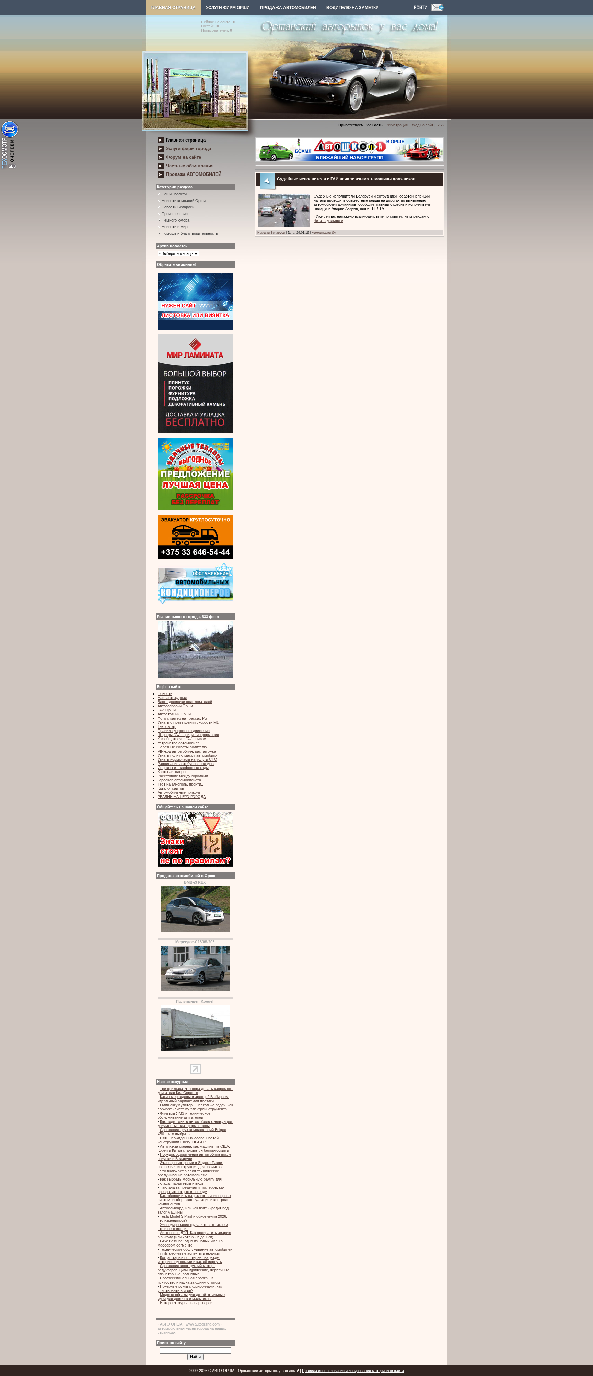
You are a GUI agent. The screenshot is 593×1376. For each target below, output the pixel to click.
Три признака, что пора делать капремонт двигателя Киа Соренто (195, 1090)
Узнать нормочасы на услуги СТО (187, 759)
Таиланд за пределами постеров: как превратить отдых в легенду (191, 1189)
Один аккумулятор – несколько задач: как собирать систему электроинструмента (195, 1107)
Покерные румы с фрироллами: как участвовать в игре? (190, 1288)
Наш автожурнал (172, 698)
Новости (165, 693)
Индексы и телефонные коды (183, 768)
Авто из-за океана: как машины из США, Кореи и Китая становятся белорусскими (194, 1148)
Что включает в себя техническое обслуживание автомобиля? (188, 1173)
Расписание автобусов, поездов (186, 764)
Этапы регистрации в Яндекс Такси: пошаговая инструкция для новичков (190, 1165)
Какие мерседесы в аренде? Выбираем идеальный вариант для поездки (193, 1099)
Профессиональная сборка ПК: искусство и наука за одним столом (189, 1280)
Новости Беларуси (178, 207)
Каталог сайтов (171, 788)
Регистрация (397, 125)
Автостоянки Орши (174, 714)
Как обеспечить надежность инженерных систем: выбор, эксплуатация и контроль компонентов (194, 1200)
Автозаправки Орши (175, 706)
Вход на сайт (422, 125)
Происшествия (175, 214)
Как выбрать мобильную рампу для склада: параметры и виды (190, 1181)
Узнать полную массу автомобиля (187, 755)
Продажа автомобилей (288, 7)
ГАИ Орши (167, 710)
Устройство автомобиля (178, 743)
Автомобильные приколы (179, 792)
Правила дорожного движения (184, 731)
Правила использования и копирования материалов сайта (353, 1370)
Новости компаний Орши (184, 201)
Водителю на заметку (352, 7)
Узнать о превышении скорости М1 (188, 722)
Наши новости (174, 194)
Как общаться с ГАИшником (182, 739)
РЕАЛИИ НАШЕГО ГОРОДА (182, 796)
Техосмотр (167, 726)
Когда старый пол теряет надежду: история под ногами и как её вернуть (190, 1259)
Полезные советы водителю (182, 747)
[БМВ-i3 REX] (195, 930)
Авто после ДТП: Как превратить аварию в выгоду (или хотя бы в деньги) (194, 1235)
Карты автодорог (172, 772)
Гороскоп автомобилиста (179, 780)
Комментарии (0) (324, 232)
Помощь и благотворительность (190, 233)
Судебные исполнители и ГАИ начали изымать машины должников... (347, 179)
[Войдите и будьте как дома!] (422, 10)
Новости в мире (175, 227)
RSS (440, 125)
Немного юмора (175, 220)
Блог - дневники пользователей (185, 702)
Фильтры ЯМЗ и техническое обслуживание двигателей (184, 1115)
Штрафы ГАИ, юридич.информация (188, 735)
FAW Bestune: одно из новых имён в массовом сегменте (190, 1243)
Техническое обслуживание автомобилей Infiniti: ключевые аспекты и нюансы (195, 1251)
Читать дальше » (328, 220)
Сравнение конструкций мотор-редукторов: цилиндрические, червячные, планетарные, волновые (194, 1270)
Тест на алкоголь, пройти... (181, 784)
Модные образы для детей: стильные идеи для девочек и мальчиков (191, 1297)
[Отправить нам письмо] (437, 10)
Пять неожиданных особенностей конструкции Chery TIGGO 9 (188, 1140)
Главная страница (173, 7)
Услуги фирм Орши (228, 7)
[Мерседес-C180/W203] (195, 990)
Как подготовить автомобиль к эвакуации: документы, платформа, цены (195, 1123)
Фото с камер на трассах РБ (182, 718)
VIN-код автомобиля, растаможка (187, 751)
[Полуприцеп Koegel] (195, 1049)
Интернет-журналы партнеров (186, 1303)
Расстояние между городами (183, 776)
